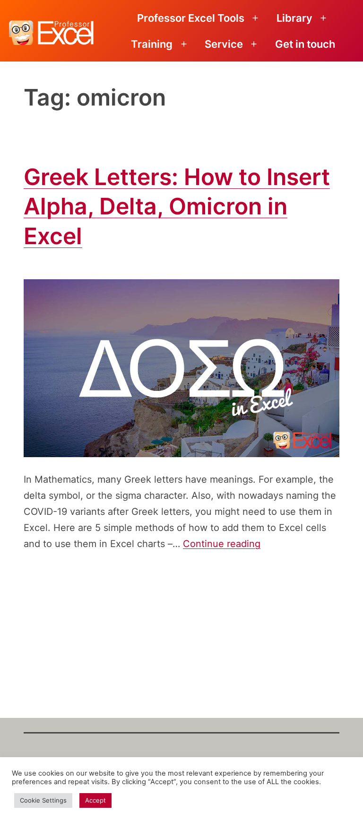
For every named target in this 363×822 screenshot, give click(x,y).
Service (224, 44)
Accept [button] (95, 800)
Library (294, 18)
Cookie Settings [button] (43, 800)
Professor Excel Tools (190, 18)
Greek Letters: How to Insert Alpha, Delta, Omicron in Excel (177, 206)
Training (152, 44)
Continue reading (221, 543)
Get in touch (305, 44)
